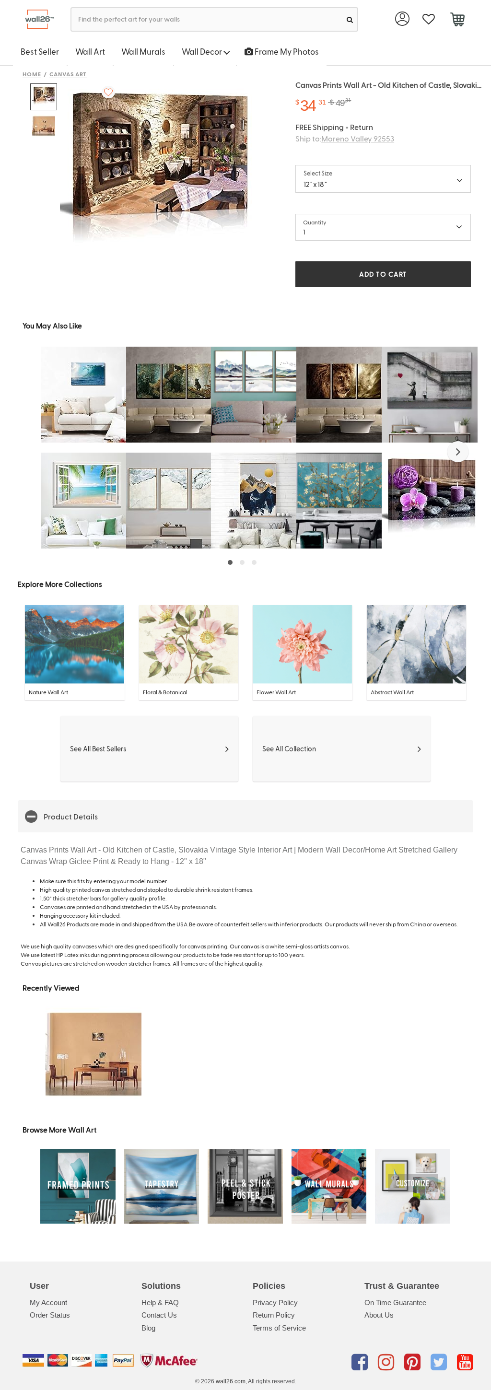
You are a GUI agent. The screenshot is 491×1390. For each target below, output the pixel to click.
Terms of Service (279, 1328)
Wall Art (90, 51)
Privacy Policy (275, 1302)
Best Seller (40, 51)
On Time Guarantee (395, 1302)
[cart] (457, 21)
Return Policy (274, 1315)
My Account (48, 1302)
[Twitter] (440, 1362)
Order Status (50, 1315)
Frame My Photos (286, 51)
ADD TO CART (383, 274)
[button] (457, 451)
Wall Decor (202, 51)
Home (32, 73)
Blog (148, 1328)
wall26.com (231, 1381)
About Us (379, 1315)
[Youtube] (465, 1362)
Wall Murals (143, 51)
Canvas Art (68, 73)
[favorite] (428, 19)
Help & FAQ (160, 1302)
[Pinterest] (414, 1362)
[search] (350, 19)
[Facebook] (361, 1362)
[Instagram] (387, 1362)
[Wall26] (36, 19)
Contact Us (159, 1315)
